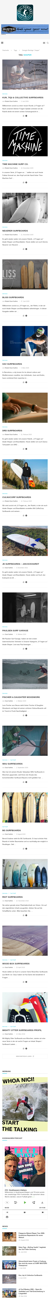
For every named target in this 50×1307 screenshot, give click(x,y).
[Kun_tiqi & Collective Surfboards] (25, 75)
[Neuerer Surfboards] (25, 208)
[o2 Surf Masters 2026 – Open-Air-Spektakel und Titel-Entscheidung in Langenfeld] (9, 1293)
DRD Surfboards (12, 430)
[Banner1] (25, 1104)
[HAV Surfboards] (25, 341)
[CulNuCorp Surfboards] (25, 474)
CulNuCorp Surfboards (16, 497)
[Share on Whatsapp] (23, 116)
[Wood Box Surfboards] (25, 941)
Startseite (5, 50)
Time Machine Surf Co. (15, 164)
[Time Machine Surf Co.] (25, 141)
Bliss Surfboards (13, 297)
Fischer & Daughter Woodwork (21, 697)
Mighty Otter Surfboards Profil (22, 1030)
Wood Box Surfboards (16, 963)
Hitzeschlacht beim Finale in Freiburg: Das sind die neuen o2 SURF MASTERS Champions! (33, 1263)
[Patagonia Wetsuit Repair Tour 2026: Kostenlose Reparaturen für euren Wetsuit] (9, 1237)
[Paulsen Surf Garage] (25, 607)
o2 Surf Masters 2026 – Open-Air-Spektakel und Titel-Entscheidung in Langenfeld (32, 1291)
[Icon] (25, 874)
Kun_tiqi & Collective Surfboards (22, 97)
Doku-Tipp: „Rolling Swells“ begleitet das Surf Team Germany (32, 1248)
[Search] (48, 43)
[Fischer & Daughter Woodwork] (25, 674)
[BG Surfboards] (25, 807)
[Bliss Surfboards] (25, 274)
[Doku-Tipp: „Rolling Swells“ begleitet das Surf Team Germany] (9, 1251)
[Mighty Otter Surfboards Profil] (25, 1007)
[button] (42, 1202)
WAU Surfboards (12, 764)
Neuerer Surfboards (15, 231)
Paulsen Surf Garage (15, 630)
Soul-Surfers (9, 568)
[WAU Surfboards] (25, 741)
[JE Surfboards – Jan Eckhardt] (25, 541)
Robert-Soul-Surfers (11, 101)
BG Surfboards (11, 830)
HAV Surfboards (12, 364)
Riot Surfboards (12, 897)
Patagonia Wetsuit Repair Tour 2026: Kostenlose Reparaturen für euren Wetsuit (32, 1235)
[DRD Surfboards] (25, 408)
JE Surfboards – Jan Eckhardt (20, 564)
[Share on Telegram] (26, 116)
